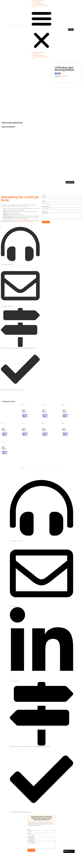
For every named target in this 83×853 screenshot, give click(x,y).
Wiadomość (45, 212)
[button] (41, 30)
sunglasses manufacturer (23, 220)
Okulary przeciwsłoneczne (38, 3)
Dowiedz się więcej (25, 415)
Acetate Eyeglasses (64, 76)
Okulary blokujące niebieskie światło (40, 5)
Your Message (31, 841)
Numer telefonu (45, 206)
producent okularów (17, 221)
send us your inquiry (29, 221)
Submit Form (31, 850)
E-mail (43, 201)
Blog (34, 6)
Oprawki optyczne (37, 2)
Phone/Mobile (31, 837)
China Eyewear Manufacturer (39, 0)
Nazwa (43, 195)
